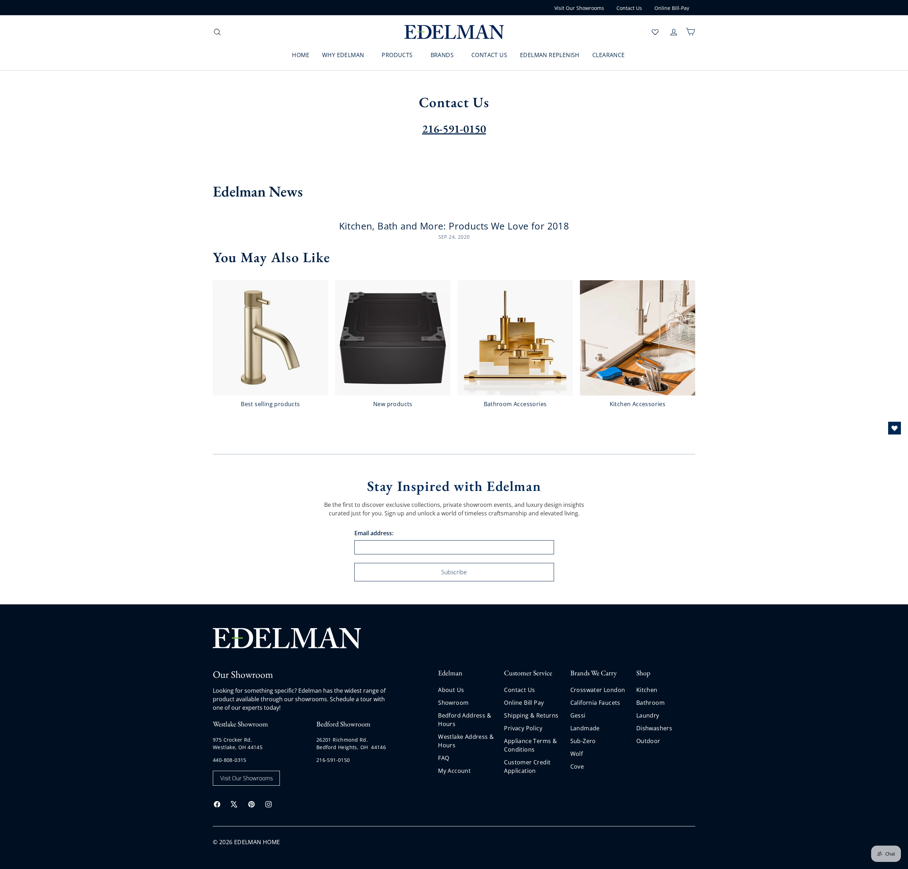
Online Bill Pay (524, 703)
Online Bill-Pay (671, 8)
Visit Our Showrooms (579, 8)
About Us (451, 690)
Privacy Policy (523, 728)
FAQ (443, 758)
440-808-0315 (230, 760)
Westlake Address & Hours (466, 741)
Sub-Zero (583, 741)
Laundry (647, 715)
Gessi (578, 715)
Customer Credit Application (527, 766)
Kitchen (647, 690)
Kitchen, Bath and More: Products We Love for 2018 (454, 226)
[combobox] (269, 31)
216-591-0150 (333, 760)
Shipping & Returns (531, 715)
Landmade (585, 728)
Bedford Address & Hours (464, 720)
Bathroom (650, 703)
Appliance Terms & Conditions (530, 745)
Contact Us (629, 8)
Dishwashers (654, 728)
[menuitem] (296, 55)
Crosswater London (597, 690)
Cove (577, 766)
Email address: (373, 533)
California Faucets (595, 703)
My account (454, 771)
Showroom (453, 703)
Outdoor (648, 741)
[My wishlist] (655, 32)
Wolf (576, 754)
